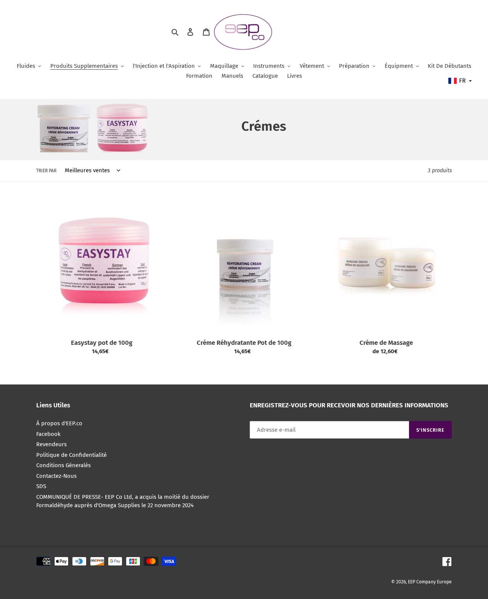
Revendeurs (51, 444)
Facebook (48, 434)
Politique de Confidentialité (71, 455)
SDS (41, 486)
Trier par (46, 170)
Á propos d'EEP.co (59, 423)
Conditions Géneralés (63, 465)
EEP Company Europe (430, 582)
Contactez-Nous (56, 475)
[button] (460, 80)
